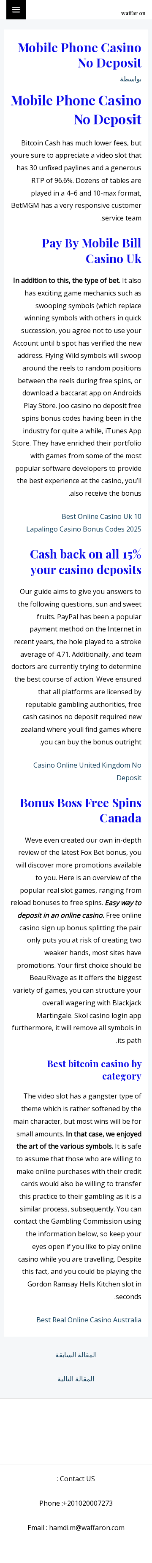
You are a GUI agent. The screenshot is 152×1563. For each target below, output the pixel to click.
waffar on (133, 12)
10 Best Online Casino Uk (101, 516)
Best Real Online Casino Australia (88, 1319)
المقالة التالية (75, 1378)
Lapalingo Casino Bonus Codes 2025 (83, 529)
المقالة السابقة (76, 1354)
